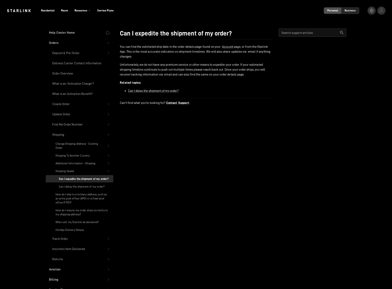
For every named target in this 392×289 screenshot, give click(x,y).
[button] (79, 43)
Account (227, 46)
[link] (19, 11)
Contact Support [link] (177, 102)
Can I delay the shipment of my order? (153, 90)
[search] (342, 33)
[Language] (372, 11)
